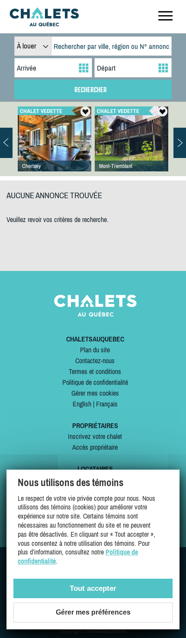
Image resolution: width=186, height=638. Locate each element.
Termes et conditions (95, 371)
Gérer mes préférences (93, 612)
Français (107, 404)
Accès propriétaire (95, 447)
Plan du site (95, 350)
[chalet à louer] (44, 24)
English (82, 404)
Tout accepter (93, 588)
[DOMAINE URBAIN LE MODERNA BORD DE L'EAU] (54, 147)
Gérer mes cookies (95, 393)
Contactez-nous (95, 360)
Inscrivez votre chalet (95, 436)
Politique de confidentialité (95, 382)
